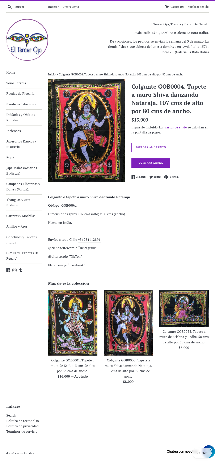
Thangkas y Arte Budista (18, 202)
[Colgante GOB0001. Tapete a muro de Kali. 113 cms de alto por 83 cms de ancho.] (72, 323)
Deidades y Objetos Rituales (20, 117)
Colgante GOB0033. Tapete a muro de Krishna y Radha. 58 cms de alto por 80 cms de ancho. (184, 336)
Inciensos (13, 130)
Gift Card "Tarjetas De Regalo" (22, 256)
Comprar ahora (151, 162)
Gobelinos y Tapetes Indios (21, 240)
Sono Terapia (16, 83)
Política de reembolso (22, 420)
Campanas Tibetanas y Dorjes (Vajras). (23, 186)
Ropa (10, 157)
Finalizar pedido (198, 7)
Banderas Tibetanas (21, 104)
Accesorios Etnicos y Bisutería (21, 144)
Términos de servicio (21, 431)
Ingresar (53, 7)
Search (11, 415)
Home (10, 72)
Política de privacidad (22, 426)
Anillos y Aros (17, 226)
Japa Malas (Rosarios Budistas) (21, 171)
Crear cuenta (71, 7)
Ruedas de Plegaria (20, 93)
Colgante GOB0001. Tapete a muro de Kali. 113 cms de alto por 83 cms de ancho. (73, 365)
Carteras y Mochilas (20, 216)
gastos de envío (176, 127)
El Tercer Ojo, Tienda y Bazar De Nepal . (179, 24)
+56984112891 (89, 239)
